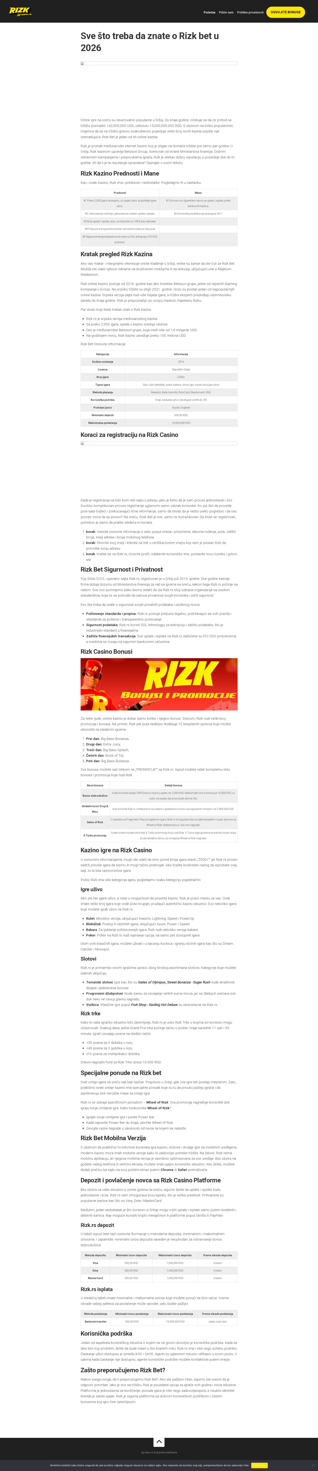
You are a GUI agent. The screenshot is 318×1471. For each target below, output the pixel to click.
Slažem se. (259, 1465)
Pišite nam (226, 12)
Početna (209, 12)
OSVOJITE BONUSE (286, 12)
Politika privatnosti (250, 12)
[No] (313, 1465)
